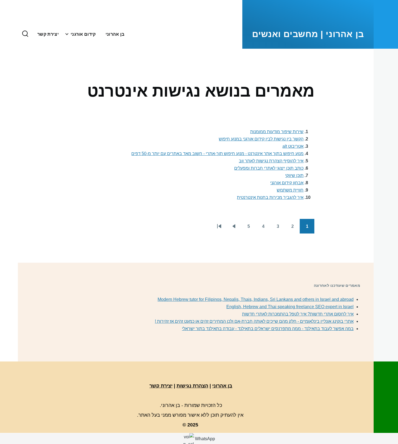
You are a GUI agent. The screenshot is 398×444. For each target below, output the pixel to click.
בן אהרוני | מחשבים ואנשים (308, 34)
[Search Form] (25, 34)
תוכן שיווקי (294, 175)
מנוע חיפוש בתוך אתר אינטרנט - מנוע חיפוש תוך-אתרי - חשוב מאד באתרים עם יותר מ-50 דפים (217, 153)
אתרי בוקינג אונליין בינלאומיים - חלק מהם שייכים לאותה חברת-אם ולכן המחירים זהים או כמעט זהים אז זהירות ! (254, 321)
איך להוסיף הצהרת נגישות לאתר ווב (271, 161)
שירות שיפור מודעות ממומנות (277, 131)
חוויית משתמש (290, 190)
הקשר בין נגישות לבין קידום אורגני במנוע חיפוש (261, 139)
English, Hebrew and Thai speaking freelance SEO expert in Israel (290, 306)
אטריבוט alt (293, 146)
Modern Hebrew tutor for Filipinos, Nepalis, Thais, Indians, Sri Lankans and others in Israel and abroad (256, 299)
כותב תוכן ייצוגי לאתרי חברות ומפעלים (269, 168)
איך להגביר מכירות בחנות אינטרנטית (270, 197)
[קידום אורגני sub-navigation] (65, 34)
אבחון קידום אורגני (287, 182)
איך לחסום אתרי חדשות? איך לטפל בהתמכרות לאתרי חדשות (298, 314)
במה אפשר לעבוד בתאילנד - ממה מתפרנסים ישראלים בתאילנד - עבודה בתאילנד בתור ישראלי (268, 328)
